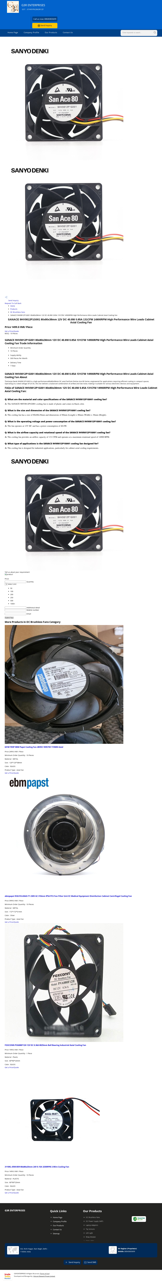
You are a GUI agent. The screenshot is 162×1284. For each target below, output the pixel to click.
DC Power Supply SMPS (94, 1221)
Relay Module (91, 1237)
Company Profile (31, 32)
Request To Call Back (13, 303)
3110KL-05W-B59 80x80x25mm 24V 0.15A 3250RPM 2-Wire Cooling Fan (37, 1166)
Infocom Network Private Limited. (44, 1276)
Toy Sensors (90, 1229)
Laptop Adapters (92, 1225)
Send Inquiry (46, 25)
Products (13, 309)
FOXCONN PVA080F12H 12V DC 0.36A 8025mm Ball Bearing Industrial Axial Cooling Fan (45, 1045)
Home (12, 306)
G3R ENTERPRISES (33, 6)
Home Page (13, 32)
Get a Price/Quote (12, 331)
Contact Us (68, 32)
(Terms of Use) (45, 1274)
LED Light (89, 1233)
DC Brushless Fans (17, 312)
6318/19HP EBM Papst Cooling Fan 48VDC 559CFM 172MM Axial (34, 747)
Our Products (51, 32)
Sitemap (56, 1233)
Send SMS (91, 1262)
